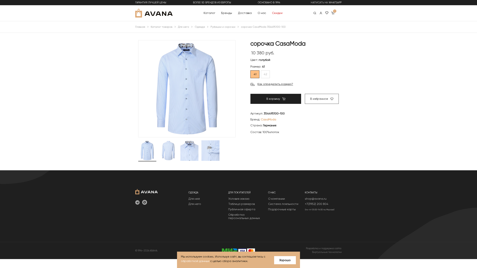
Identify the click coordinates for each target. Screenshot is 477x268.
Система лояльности (283, 204)
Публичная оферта (241, 209)
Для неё (194, 198)
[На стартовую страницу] (146, 191)
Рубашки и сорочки (223, 26)
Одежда (200, 26)
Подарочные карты (282, 209)
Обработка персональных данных (244, 216)
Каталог (209, 13)
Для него (183, 26)
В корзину (273, 98)
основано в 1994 (269, 2)
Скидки (277, 13)
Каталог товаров (161, 26)
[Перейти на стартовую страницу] (154, 13)
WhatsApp (335, 2)
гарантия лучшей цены (150, 2)
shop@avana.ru (315, 198)
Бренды (226, 13)
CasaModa (268, 119)
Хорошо (285, 260)
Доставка (245, 13)
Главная (140, 26)
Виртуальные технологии (327, 252)
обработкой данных (195, 261)
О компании (276, 198)
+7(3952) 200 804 (316, 204)
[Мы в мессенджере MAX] (144, 202)
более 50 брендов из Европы (212, 2)
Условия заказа (238, 198)
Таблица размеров (241, 204)
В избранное (319, 98)
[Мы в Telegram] (137, 202)
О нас (262, 13)
